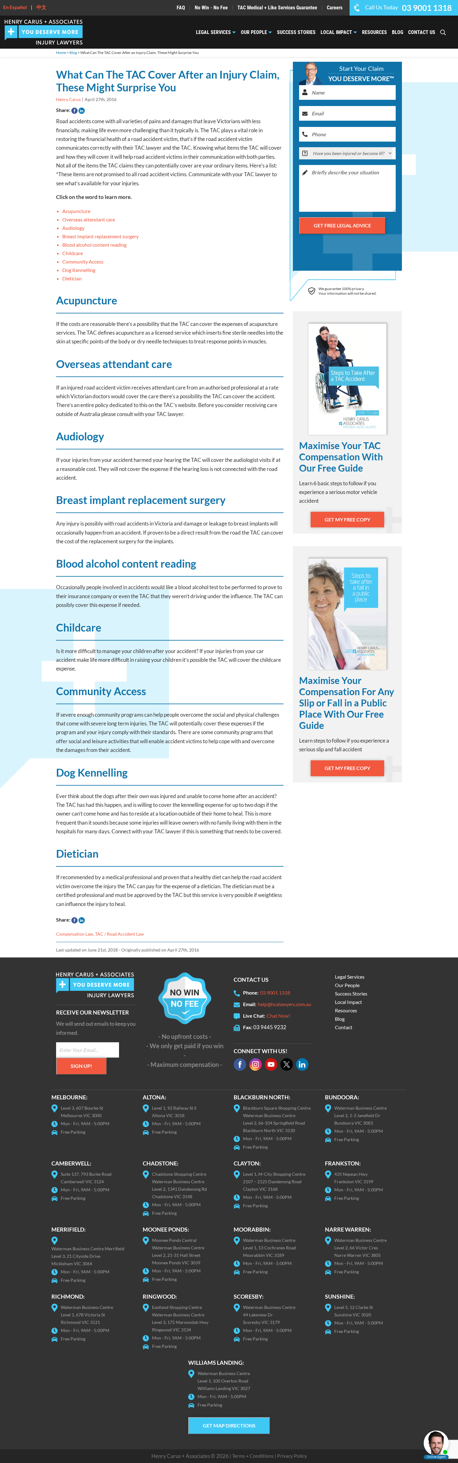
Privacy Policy (292, 1456)
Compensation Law (74, 934)
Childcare (72, 253)
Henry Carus (68, 99)
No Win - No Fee (211, 8)
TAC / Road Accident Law (119, 934)
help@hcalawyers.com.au (284, 1004)
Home (61, 52)
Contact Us (421, 32)
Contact (343, 1027)
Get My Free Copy (347, 519)
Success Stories (296, 32)
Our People (254, 32)
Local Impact (336, 32)
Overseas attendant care (88, 219)
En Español (15, 7)
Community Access (82, 261)
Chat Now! (278, 1016)
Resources (374, 32)
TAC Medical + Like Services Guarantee (277, 8)
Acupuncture (76, 211)
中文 (41, 7)
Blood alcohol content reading (94, 245)
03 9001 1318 (275, 993)
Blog (397, 32)
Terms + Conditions (253, 1456)
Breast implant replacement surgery (100, 236)
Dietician (72, 278)
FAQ (181, 8)
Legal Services (213, 32)
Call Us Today (408, 7)
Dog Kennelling (78, 270)
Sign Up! (81, 1066)
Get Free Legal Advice (342, 225)
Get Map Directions (229, 1425)
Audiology (73, 228)
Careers (334, 8)
